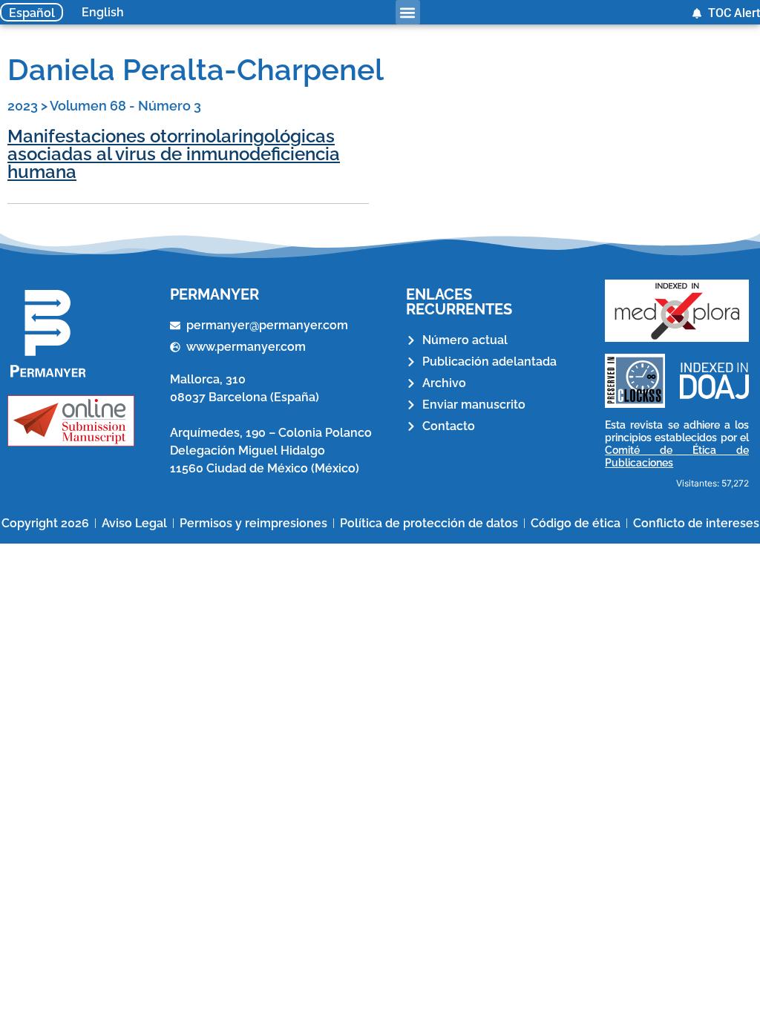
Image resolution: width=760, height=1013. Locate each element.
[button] (408, 12)
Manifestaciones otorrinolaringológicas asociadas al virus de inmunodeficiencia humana (173, 153)
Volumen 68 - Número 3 (125, 105)
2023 (22, 105)
